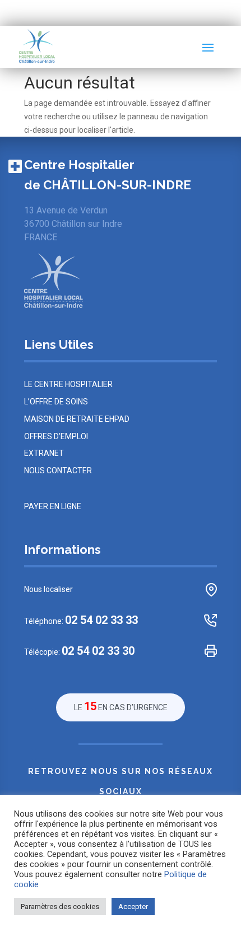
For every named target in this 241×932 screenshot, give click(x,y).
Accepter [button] (133, 906)
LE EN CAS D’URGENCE (121, 706)
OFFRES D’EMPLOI (56, 436)
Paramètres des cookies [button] (60, 906)
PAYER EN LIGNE (52, 506)
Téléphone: (81, 620)
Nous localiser (48, 589)
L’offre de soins (56, 401)
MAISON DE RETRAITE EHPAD (76, 418)
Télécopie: (79, 651)
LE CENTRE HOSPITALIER (68, 384)
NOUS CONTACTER (58, 470)
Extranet (44, 453)
